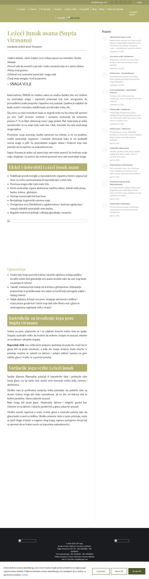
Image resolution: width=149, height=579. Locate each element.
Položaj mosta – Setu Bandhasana (122, 73)
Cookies (24, 574)
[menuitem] (13, 9)
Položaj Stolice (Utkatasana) (120, 204)
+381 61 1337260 (67, 559)
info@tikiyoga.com (99, 2)
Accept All (137, 571)
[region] (74, 570)
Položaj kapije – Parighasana (120, 109)
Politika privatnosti (61, 557)
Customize (100, 571)
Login (139, 2)
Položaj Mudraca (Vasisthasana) (121, 165)
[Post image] (105, 39)
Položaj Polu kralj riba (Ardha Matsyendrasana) (120, 183)
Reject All (119, 571)
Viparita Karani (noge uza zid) (120, 37)
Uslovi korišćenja (75, 557)
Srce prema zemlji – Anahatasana (121, 56)
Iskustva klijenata (88, 557)
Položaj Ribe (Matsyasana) (119, 148)
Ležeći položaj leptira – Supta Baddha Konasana (123, 91)
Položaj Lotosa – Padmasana (120, 129)
